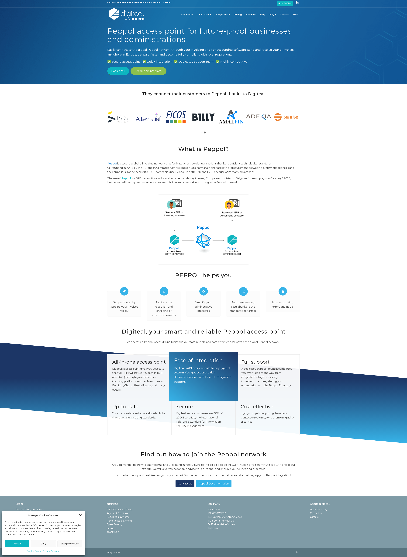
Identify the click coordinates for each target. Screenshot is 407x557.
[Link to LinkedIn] (297, 2)
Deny (43, 543)
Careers (314, 516)
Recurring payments (118, 516)
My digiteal (286, 3)
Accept (17, 543)
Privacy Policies (51, 551)
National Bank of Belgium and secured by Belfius (147, 2)
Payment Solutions (117, 513)
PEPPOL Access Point (119, 509)
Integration (113, 531)
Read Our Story (318, 509)
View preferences (70, 543)
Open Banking (115, 524)
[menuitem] (285, 3)
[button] (80, 515)
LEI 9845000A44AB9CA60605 (225, 516)
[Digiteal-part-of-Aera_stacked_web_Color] (126, 14)
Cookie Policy (34, 551)
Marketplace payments (119, 520)
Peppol (112, 163)
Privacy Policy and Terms (30, 509)
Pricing (110, 528)
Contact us (316, 513)
